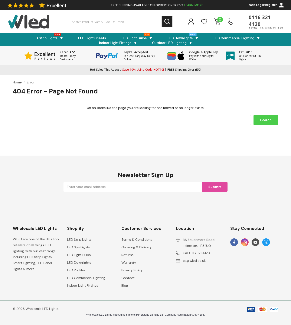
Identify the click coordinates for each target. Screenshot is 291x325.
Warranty (128, 262)
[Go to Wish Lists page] (204, 21)
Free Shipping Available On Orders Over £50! (157, 5)
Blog (124, 285)
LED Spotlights (78, 247)
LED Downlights (180, 38)
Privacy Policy (132, 270)
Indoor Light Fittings (115, 43)
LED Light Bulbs (134, 38)
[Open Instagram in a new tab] (244, 242)
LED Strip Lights (45, 38)
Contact (128, 278)
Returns (127, 255)
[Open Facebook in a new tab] (234, 242)
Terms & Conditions (136, 239)
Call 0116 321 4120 (196, 253)
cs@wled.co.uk (194, 260)
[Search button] (167, 21)
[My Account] (190, 21)
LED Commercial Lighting (233, 38)
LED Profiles (76, 270)
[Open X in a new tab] (266, 242)
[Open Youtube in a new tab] (255, 242)
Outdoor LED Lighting (169, 43)
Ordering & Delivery (136, 247)
